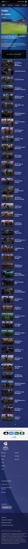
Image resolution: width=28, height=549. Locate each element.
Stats (2, 462)
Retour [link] (4, 17)
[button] (23, 5)
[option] (14, 54)
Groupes (3, 456)
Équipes (3, 465)
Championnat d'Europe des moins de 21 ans (3, 5)
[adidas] (5, 433)
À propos (17, 456)
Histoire (17, 452)
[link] (10, 5)
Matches (3, 452)
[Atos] (11, 433)
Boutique (17, 459)
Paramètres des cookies (7, 525)
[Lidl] (22, 433)
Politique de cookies (6, 522)
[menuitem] (10, 5)
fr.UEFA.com (4, 484)
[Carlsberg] (16, 433)
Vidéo (2, 459)
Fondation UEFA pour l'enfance (6, 488)
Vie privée (3, 517)
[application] (14, 26)
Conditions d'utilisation (7, 520)
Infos (2, 469)
